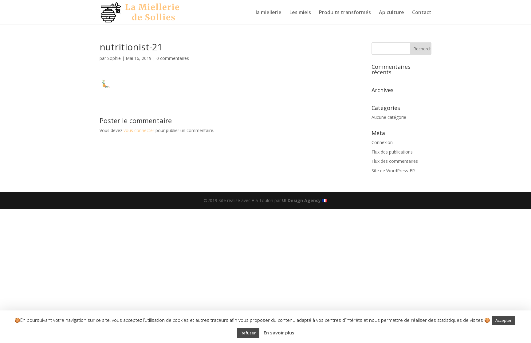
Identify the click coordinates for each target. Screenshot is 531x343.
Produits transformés (345, 13)
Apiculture (391, 13)
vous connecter (139, 130)
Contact (421, 13)
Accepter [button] (503, 320)
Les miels (300, 13)
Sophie (114, 58)
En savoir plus (279, 332)
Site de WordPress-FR (393, 170)
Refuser (248, 333)
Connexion (382, 142)
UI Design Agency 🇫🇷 (304, 200)
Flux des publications (392, 152)
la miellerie (268, 13)
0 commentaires (172, 58)
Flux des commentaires (395, 161)
